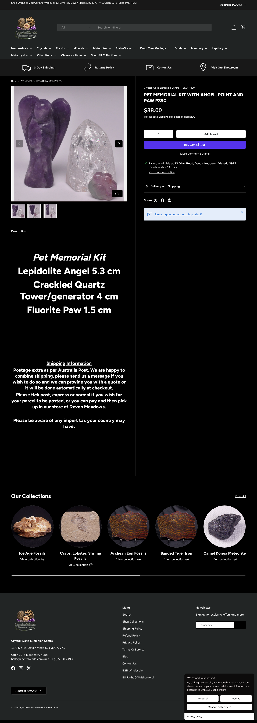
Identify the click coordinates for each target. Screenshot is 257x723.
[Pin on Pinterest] (169, 200)
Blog (125, 656)
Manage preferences (219, 706)
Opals (178, 48)
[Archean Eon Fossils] (129, 526)
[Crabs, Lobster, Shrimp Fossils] (80, 526)
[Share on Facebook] (162, 200)
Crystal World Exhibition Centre (161, 87)
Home (14, 81)
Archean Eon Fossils (128, 553)
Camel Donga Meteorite (225, 553)
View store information (161, 172)
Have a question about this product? (178, 214)
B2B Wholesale (132, 670)
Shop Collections (133, 621)
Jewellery (197, 48)
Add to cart (211, 134)
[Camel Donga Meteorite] (225, 526)
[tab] (18, 231)
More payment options (195, 153)
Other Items (45, 55)
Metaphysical (19, 55)
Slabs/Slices (124, 48)
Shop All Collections (104, 55)
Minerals (79, 48)
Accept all (202, 698)
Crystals (42, 48)
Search (126, 614)
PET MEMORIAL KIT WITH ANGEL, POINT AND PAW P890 (41, 81)
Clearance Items (71, 55)
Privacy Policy (131, 642)
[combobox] (134, 27)
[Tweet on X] (155, 200)
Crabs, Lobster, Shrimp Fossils (80, 556)
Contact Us (129, 663)
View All (240, 496)
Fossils (60, 48)
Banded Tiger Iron (176, 553)
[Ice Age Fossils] (32, 526)
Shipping (163, 116)
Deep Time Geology (153, 48)
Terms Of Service (133, 649)
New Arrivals (19, 48)
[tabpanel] (69, 349)
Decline (236, 698)
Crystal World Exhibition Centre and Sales (39, 707)
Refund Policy (131, 635)
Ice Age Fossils (32, 553)
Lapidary (217, 48)
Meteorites (100, 48)
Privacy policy (194, 716)
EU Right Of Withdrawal (138, 677)
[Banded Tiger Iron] (176, 526)
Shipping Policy (132, 628)
